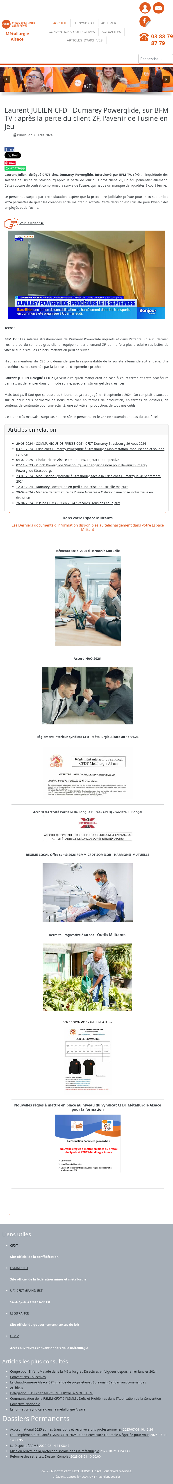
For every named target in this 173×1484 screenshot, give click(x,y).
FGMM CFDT (19, 1268)
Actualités (111, 32)
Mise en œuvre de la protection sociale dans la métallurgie (54, 1451)
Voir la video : (31, 223)
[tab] (87, 1107)
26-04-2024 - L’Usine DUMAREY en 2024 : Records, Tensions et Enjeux (68, 503)
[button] (6, 79)
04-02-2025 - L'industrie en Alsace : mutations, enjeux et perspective (67, 460)
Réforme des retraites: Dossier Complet (40, 1456)
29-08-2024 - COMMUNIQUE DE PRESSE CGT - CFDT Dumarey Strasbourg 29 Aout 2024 (81, 443)
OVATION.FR (89, 1477)
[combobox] (155, 59)
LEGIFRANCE (19, 1313)
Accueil (60, 23)
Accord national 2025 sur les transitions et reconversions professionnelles (66, 1429)
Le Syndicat (83, 23)
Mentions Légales (109, 1477)
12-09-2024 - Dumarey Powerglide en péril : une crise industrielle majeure (72, 487)
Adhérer (108, 23)
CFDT (14, 1245)
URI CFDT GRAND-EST (26, 1290)
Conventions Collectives (72, 32)
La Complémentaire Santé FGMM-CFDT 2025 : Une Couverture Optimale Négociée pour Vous (79, 1435)
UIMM (14, 1336)
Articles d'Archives (84, 40)
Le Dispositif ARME (24, 1445)
